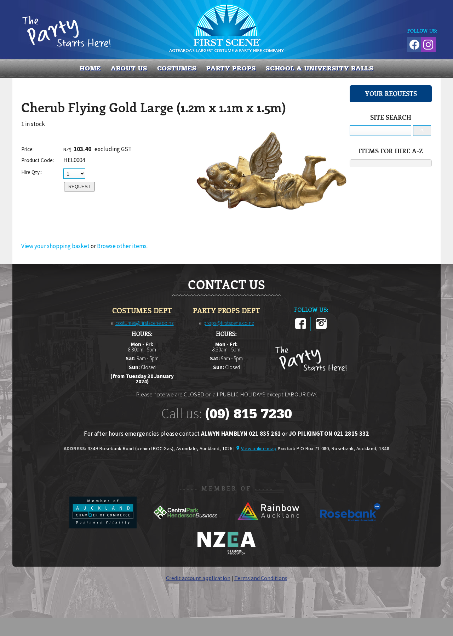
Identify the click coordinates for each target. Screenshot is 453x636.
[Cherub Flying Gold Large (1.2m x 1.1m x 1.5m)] (271, 230)
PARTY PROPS (231, 68)
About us (129, 68)
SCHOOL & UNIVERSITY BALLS (320, 68)
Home (90, 68)
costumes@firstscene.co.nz (144, 323)
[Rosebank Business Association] (350, 526)
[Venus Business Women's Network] (226, 553)
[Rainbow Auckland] (268, 526)
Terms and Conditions (260, 577)
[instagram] (321, 328)
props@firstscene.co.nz (228, 323)
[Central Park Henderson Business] (186, 526)
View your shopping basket (55, 246)
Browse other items (122, 246)
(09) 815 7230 (248, 413)
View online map (258, 448)
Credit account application (198, 577)
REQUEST (79, 186)
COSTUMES (176, 68)
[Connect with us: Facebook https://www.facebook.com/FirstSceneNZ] (413, 43)
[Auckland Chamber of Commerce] (103, 526)
